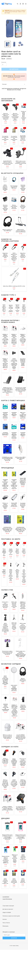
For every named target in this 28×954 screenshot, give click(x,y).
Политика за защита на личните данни (11, 915)
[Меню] (25, 3)
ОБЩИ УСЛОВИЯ (7, 912)
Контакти (5, 919)
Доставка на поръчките (8, 909)
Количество (3, 62)
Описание (4, 84)
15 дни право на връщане (8, 905)
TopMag (14, 945)
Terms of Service (6, 922)
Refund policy (5, 926)
